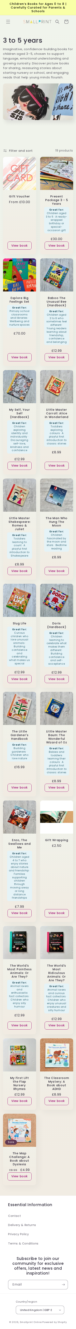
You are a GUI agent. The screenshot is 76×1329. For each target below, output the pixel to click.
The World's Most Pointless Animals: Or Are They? (19, 971)
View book (19, 245)
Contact (14, 1216)
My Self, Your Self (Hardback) (19, 413)
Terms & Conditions (23, 1243)
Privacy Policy (18, 1234)
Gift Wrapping (56, 840)
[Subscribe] (63, 1284)
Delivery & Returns (22, 1225)
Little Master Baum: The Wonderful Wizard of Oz (56, 737)
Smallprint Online (31, 1322)
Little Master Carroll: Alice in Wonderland (56, 413)
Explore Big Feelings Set (19, 299)
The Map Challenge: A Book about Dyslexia (19, 1158)
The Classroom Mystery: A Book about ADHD (56, 1083)
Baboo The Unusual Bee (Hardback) (56, 301)
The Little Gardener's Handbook (20, 735)
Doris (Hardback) (56, 625)
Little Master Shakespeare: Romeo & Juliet (20, 523)
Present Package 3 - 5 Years (56, 199)
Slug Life (19, 623)
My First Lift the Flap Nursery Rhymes (19, 1083)
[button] (8, 21)
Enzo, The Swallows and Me (19, 843)
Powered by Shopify (54, 1322)
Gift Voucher (19, 196)
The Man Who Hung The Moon (56, 521)
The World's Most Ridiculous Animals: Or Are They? (56, 973)
